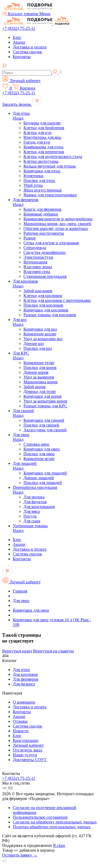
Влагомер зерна (37, 267)
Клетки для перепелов (43, 151)
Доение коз (33, 343)
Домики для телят (39, 391)
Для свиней (23, 410)
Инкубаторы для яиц (42, 137)
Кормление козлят (39, 334)
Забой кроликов (37, 291)
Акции (19, 42)
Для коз (19, 319)
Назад (18, 118)
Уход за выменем (38, 377)
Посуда (30, 516)
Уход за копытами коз (42, 338)
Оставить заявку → (19, 855)
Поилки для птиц (39, 180)
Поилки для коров (40, 367)
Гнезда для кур (36, 142)
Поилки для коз (37, 348)
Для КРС (21, 353)
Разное (29, 238)
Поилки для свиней (41, 425)
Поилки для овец (39, 454)
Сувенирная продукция (44, 276)
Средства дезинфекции (44, 252)
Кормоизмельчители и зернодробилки (58, 219)
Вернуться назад (17, 651)
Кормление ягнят (39, 458)
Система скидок (27, 52)
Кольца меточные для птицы (49, 166)
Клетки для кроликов (42, 295)
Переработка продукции (35, 487)
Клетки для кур (37, 132)
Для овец (21, 434)
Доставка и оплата (29, 47)
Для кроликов (25, 281)
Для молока (34, 497)
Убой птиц (33, 185)
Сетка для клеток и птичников (51, 243)
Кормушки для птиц (41, 171)
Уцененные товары (30, 525)
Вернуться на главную (53, 651)
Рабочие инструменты (43, 233)
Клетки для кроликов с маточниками (57, 300)
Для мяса (31, 511)
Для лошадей (25, 463)
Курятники (33, 175)
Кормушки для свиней (43, 420)
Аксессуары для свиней (45, 430)
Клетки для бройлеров (43, 127)
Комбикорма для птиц (43, 147)
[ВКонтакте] (5, 789)
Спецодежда (34, 247)
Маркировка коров (40, 382)
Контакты (22, 56)
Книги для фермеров (42, 209)
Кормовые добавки (40, 214)
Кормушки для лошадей (45, 473)
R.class (59, 845)
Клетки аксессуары (40, 161)
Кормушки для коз (40, 329)
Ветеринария (35, 262)
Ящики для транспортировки (50, 195)
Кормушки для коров (42, 396)
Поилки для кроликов (43, 305)
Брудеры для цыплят (42, 123)
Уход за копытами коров (45, 401)
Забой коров (34, 386)
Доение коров (36, 372)
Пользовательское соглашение (40, 817)
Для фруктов (35, 501)
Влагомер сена (36, 271)
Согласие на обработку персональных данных (55, 822)
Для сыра (31, 521)
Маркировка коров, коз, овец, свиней (57, 223)
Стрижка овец (36, 444)
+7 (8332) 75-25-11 (18, 28)
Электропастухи (38, 257)
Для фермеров (25, 199)
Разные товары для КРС (45, 406)
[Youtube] (10, 789)
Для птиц (21, 113)
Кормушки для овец (41, 449)
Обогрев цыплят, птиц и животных (55, 228)
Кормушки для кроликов (45, 310)
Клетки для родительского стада (52, 156)
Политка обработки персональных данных (52, 827)
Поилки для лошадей (42, 482)
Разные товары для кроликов (49, 314)
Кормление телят (38, 362)
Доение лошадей (38, 478)
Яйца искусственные (42, 190)
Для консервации (39, 506)
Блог (17, 37)
